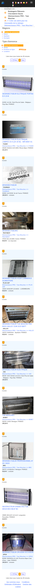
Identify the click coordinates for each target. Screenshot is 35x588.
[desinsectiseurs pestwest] (17, 221)
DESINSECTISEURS (10, 231)
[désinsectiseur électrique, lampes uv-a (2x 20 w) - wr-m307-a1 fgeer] (17, 129)
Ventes (6, 47)
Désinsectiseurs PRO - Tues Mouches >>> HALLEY (18, 330)
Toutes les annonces (11, 45)
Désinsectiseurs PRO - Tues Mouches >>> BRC (17, 467)
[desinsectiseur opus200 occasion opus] (17, 542)
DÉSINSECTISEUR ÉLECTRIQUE (14, 370)
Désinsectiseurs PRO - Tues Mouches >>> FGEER (17, 146)
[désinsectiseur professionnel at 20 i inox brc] (17, 451)
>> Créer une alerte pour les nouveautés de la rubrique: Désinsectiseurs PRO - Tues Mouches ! (18, 23)
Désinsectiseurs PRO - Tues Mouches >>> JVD (16, 374)
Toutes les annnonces (12, 32)
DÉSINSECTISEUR (9, 185)
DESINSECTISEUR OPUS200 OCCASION (17, 552)
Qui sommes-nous (13, 582)
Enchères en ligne (9, 49)
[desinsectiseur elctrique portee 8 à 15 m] (17, 84)
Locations (7, 51)
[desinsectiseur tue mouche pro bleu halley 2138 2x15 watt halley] (17, 314)
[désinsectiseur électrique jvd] (17, 360)
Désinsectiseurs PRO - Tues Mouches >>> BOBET (17, 419)
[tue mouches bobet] (17, 405)
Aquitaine (6, 36)
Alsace (6, 34)
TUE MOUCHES (8, 415)
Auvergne (7, 38)
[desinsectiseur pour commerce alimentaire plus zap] (17, 268)
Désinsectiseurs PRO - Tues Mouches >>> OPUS (17, 556)
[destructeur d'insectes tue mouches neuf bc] (17, 496)
